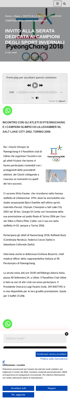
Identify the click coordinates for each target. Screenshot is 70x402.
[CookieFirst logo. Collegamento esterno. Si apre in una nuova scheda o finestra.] (4, 362)
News (17, 16)
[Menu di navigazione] (58, 3)
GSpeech (61, 101)
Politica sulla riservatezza (53, 359)
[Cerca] (64, 3)
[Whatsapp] (7, 110)
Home (8, 16)
